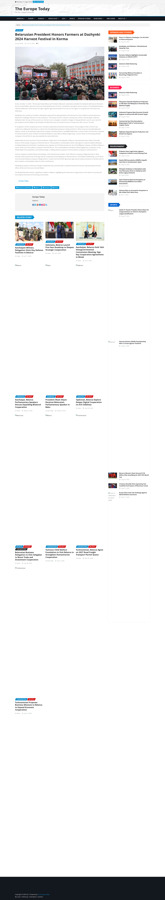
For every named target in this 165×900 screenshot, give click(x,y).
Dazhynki (47, 187)
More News (98, 19)
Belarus (37, 187)
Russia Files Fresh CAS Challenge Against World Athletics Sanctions (133, 494)
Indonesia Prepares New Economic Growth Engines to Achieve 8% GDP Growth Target (133, 113)
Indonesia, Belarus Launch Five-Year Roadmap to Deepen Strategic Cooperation (59, 247)
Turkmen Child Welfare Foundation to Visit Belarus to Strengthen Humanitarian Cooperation (59, 553)
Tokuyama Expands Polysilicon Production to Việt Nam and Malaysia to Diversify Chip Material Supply (133, 103)
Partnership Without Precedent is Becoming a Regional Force (130, 74)
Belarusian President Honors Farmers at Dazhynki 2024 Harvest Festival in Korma (46, 25)
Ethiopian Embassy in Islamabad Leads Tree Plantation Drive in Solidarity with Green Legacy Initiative (132, 171)
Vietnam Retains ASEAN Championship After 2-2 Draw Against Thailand (132, 342)
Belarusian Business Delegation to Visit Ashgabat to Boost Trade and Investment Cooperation (28, 556)
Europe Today (19, 43)
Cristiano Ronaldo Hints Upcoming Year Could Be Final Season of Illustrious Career (133, 485)
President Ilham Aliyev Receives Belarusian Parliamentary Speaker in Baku (57, 403)
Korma (56, 187)
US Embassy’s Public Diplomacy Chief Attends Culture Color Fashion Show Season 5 (64, 862)
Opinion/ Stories (84, 19)
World (72, 19)
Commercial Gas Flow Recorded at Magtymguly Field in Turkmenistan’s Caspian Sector (131, 123)
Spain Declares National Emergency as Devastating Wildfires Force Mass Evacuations (132, 181)
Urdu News (111, 19)
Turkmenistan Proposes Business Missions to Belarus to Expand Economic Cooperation (28, 706)
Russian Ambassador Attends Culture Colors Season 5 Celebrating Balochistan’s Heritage (29, 864)
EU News (17, 256)
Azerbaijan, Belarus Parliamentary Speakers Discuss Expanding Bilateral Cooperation (28, 403)
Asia (63, 19)
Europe (31, 19)
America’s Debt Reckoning (128, 64)
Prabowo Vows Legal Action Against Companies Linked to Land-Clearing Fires (133, 152)
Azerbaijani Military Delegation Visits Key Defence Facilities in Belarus (29, 250)
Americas (20, 19)
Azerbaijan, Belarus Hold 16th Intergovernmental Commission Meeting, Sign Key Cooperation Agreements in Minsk (90, 252)
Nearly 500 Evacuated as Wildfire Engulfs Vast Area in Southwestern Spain (133, 161)
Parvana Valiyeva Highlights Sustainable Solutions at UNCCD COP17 (133, 56)
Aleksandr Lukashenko (24, 187)
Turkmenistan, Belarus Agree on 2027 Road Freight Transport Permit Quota (89, 552)
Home (18, 25)
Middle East (53, 19)
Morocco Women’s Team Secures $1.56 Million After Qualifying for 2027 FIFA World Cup (134, 475)
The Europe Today (32, 8)
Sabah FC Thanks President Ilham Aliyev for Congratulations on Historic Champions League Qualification (134, 212)
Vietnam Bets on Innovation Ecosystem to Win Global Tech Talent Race (133, 191)
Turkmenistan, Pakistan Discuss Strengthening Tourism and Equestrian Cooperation (98, 865)
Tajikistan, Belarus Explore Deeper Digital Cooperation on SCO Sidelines (89, 402)
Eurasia (41, 19)
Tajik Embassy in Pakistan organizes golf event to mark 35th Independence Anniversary (134, 862)
